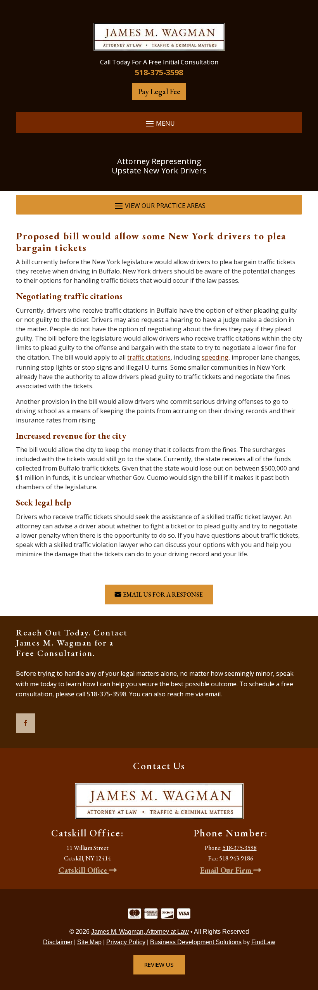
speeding (215, 357)
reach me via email (194, 694)
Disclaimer (58, 942)
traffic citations (149, 357)
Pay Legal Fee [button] (159, 92)
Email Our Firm (226, 870)
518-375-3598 (159, 72)
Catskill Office (84, 870)
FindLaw (263, 942)
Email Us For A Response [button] (163, 594)
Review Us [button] (159, 964)
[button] (159, 123)
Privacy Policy (125, 942)
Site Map (89, 942)
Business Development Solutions (196, 942)
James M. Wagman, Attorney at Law (140, 931)
